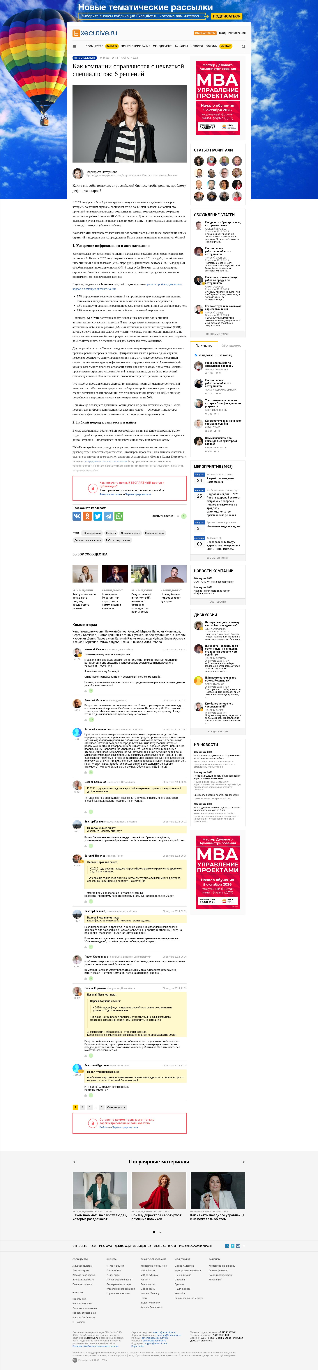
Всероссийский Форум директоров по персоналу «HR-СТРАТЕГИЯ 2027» (223, 545)
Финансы (181, 46)
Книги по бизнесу (150, 1293)
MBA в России (148, 1270)
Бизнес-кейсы (148, 1289)
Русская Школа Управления (221, 522)
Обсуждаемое (231, 345)
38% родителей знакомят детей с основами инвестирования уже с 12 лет (217, 808)
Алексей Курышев (215, 229)
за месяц (225, 355)
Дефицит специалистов (87, 540)
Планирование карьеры (119, 1284)
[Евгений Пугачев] (199, 196)
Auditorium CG (214, 538)
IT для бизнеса (182, 1289)
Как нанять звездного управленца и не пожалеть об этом (217, 1217)
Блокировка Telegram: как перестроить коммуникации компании (111, 601)
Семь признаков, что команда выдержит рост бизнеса (221, 441)
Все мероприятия (217, 557)
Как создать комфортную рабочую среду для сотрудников (221, 280)
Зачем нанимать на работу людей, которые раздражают (100, 1217)
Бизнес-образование (135, 46)
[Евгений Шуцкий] (237, 173)
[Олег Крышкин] (224, 161)
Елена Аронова (174, 638)
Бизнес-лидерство (184, 1266)
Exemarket (180, 1293)
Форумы (212, 46)
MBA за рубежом (149, 1275)
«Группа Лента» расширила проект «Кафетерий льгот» (212, 592)
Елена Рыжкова (132, 642)
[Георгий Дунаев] (212, 185)
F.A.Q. (93, 1245)
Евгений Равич (125, 638)
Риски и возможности (220, 1275)
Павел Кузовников (158, 635)
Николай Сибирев (215, 258)
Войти (103, 1127)
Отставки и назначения (85, 1308)
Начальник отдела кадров (223, 526)
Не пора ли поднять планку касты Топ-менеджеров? (222, 624)
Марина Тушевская (216, 369)
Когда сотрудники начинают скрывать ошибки (223, 308)
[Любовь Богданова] (224, 185)
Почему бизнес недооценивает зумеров (171, 598)
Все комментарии (217, 334)
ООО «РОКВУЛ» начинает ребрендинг (214, 582)
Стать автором (205, 33)
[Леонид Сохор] (212, 173)
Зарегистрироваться (138, 494)
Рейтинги (145, 1279)
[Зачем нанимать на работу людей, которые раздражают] (100, 1190)
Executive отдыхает (83, 1284)
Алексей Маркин (139, 631)
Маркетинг (180, 1279)
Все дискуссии (218, 731)
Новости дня (79, 1299)
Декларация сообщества (133, 1245)
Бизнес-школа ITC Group (219, 474)
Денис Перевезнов (100, 638)
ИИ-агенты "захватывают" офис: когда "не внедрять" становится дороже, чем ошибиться (222, 650)
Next (243, 1162)
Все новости (218, 601)
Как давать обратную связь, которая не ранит (223, 224)
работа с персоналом (118, 540)
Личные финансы (218, 1270)
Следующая (114, 1107)
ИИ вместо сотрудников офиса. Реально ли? (220, 679)
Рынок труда (113, 1275)
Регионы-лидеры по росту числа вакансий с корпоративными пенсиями (217, 777)
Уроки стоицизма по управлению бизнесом (219, 364)
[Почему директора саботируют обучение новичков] (159, 1190)
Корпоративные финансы (222, 1266)
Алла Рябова (153, 642)
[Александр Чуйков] (199, 185)
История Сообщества (84, 1275)
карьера (111, 533)
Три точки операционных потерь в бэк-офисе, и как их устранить (223, 403)
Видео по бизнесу (150, 1302)
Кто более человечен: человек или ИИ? (219, 705)
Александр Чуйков (150, 638)
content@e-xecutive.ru (154, 1340)
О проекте (80, 1245)
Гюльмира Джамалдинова (220, 389)
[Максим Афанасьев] (212, 196)
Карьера (112, 46)
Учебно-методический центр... (223, 490)
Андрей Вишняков (216, 410)
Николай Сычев (116, 631)
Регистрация (236, 33)
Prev (74, 1162)
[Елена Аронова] (199, 161)
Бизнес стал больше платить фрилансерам (216, 795)
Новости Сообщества (84, 1317)
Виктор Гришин (108, 635)
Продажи (179, 1284)
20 (110, 1211)
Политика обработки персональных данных (95, 1346)
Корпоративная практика (188, 1270)
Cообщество (80, 1259)
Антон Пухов (212, 427)
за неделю (205, 355)
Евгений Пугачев (132, 635)
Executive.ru (91, 1338)
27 (228, 1211)
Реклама (105, 1245)
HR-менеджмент (92, 533)
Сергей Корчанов (84, 635)
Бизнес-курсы (148, 1284)
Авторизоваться (110, 494)
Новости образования (84, 1313)
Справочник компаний (118, 1293)
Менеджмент (162, 46)
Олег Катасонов (214, 684)
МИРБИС (225, 46)
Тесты (144, 1298)
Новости (197, 46)
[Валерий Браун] (237, 161)
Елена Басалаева (215, 629)
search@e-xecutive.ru (164, 1332)
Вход (222, 33)
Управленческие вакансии (121, 1289)
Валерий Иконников (166, 631)
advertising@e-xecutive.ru (155, 1338)
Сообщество (94, 46)
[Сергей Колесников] (224, 196)
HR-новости (79, 1322)
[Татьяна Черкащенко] (212, 161)
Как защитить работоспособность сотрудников (218, 251)
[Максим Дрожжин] (199, 173)
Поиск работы (114, 1270)
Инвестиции (215, 1279)
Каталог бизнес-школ (152, 1307)
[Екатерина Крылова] (237, 185)
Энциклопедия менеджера (189, 1298)
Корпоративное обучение (154, 1266)
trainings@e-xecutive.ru (169, 1335)
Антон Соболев (214, 286)
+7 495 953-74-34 (227, 1332)
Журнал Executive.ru (83, 1279)
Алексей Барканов (85, 642)
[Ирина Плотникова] (237, 196)
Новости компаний (82, 1303)
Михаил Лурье (109, 642)
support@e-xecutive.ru (156, 1343)
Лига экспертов (81, 1270)
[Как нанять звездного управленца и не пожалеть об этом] (217, 1190)
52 (169, 1211)
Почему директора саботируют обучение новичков (156, 1217)
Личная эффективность (119, 1279)
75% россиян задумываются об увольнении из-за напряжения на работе (217, 756)
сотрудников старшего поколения (106, 461)
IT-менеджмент (183, 1275)
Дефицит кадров (130, 533)
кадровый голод (154, 533)
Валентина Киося (215, 447)
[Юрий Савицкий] (224, 173)
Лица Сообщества (82, 1266)
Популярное (204, 345)
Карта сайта (137, 1346)
